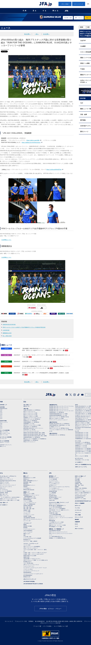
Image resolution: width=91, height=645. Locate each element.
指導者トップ (26, 492)
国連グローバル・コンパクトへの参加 (57, 525)
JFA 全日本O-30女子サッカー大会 (82, 407)
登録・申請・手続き (79, 485)
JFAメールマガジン (79, 528)
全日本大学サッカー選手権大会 (30, 426)
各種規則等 (77, 521)
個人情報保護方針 (40, 621)
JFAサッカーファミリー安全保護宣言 (57, 508)
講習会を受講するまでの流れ (29, 498)
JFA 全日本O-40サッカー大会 (81, 432)
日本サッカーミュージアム (81, 466)
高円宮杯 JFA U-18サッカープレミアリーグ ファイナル (61, 406)
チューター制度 (26, 511)
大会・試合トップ (27, 404)
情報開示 (77, 486)
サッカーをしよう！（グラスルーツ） (8, 476)
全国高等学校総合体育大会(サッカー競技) (58, 413)
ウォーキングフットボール (6, 486)
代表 (25, 10)
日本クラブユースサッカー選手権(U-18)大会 (59, 416)
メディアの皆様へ (47, 626)
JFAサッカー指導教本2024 (29, 504)
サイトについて (9, 621)
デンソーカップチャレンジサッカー (31, 431)
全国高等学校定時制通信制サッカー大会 (58, 415)
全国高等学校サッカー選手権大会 (56, 412)
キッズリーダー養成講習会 (6, 491)
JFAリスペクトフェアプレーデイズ (31, 564)
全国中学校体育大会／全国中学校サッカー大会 (59, 425)
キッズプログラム (4, 489)
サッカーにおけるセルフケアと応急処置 (32, 538)
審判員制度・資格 (27, 482)
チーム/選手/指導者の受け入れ (55, 536)
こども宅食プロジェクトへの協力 (56, 522)
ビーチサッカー (3, 438)
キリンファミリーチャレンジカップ (8, 485)
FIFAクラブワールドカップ (29, 441)
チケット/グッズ (78, 4)
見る (35, 10)
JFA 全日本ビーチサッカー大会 (82, 459)
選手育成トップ (52, 476)
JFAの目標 (77, 480)
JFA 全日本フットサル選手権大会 (82, 442)
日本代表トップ (3, 404)
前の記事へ (27, 34)
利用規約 (31, 621)
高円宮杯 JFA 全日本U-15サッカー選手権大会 (59, 423)
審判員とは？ (26, 479)
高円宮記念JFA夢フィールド (55, 497)
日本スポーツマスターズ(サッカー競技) (32, 425)
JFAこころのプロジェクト (55, 511)
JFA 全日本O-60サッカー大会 (81, 435)
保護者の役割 (26, 557)
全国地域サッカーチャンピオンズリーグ (32, 417)
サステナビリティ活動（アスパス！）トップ (59, 502)
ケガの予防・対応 (27, 536)
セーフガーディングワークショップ (31, 570)
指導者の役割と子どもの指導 (29, 555)
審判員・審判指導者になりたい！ (30, 480)
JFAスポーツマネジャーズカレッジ (56, 516)
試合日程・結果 (68, 17)
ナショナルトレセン (53, 480)
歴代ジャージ (3, 446)
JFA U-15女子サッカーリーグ (81, 418)
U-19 (1, 412)
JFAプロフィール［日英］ (80, 498)
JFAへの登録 (65, 4)
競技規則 (25, 486)
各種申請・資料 (26, 510)
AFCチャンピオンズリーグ (29, 411)
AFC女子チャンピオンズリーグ (82, 426)
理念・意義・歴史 (27, 507)
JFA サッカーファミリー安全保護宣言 (31, 546)
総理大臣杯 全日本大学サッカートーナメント (33, 428)
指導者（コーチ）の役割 (28, 493)
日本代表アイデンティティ (6, 444)
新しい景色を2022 (7, 336)
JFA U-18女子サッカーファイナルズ (83, 412)
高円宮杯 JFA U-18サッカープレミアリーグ (58, 407)
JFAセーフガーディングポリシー (30, 548)
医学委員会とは (26, 539)
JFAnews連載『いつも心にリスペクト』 (32, 558)
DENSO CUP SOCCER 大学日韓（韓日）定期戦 (34, 432)
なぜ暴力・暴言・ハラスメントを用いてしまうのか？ (35, 552)
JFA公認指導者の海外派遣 (29, 517)
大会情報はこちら (6, 240)
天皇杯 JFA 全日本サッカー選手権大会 (31, 410)
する (45, 10)
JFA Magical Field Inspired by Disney (8, 480)
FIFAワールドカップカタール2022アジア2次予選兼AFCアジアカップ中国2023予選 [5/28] (24, 327)
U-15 (1, 418)
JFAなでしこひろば (4, 482)
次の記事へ (46, 34)
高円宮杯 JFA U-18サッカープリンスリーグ (58, 409)
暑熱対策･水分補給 (27, 526)
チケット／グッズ (79, 517)
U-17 (1, 415)
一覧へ (37, 34)
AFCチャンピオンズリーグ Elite (30, 413)
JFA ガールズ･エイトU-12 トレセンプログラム (59, 486)
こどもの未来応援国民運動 (55, 514)
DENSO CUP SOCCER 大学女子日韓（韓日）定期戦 (35, 435)
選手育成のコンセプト (54, 477)
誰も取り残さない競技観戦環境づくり (57, 505)
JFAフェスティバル (4, 495)
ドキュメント (78, 512)
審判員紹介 (25, 483)
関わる (56, 10)
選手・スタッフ (78, 17)
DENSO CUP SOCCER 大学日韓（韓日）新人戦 (34, 434)
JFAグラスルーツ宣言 (5, 477)
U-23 (1, 410)
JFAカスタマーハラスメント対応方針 (50, 623)
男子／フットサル (4, 431)
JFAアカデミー (52, 494)
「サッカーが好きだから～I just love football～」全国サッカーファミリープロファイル (10, 497)
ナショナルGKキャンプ (54, 483)
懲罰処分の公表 (26, 576)
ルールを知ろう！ (79, 462)
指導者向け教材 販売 (28, 505)
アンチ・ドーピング (27, 532)
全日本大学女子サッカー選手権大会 (83, 410)
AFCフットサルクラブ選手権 (81, 456)
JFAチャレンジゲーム (5, 483)
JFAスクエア (3, 488)
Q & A (76, 524)
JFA (50, 473)
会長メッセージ (78, 477)
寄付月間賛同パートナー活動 (55, 526)
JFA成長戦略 (78, 482)
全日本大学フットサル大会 (81, 447)
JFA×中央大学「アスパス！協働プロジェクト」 (59, 510)
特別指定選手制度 (53, 491)
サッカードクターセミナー (29, 529)
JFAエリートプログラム (54, 482)
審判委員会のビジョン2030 (29, 477)
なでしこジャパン (4, 422)
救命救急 (25, 527)
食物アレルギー (26, 533)
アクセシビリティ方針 (21, 621)
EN (88, 4)
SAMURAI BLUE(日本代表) (9, 324)
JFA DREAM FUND (79, 497)
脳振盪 (24, 524)
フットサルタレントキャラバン (56, 489)
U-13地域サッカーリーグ (54, 426)
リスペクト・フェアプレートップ (30, 543)
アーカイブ (37, 626)
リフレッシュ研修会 (27, 501)
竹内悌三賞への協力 (53, 513)
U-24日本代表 (6, 330)
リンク (76, 526)
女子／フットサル (4, 434)
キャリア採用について (60, 626)
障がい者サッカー (4, 494)
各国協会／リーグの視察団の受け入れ (57, 538)
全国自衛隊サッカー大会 (28, 423)
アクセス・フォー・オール (81, 494)
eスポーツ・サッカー (4, 442)
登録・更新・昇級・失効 (28, 508)
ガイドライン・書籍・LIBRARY (30, 541)
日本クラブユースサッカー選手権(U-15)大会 (59, 428)
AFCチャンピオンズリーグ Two (30, 414)
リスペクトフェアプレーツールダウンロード (33, 573)
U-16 (1, 417)
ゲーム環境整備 (52, 492)
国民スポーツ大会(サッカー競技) (30, 416)
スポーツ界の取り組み (28, 563)
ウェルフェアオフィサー (28, 566)
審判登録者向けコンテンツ (29, 485)
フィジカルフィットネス (28, 514)
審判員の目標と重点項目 (28, 489)
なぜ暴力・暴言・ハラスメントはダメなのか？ (33, 554)
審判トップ (25, 476)
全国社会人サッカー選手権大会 (30, 420)
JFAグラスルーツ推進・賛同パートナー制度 (9, 500)
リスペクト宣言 (26, 545)
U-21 (1, 411)
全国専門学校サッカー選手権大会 (30, 440)
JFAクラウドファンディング (29, 579)
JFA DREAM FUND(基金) (29, 581)
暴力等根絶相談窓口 (27, 575)
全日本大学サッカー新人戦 (29, 429)
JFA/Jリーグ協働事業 (53, 498)
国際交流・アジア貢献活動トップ (56, 529)
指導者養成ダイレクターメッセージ (31, 495)
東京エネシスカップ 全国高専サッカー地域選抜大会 (34, 438)
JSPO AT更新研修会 (27, 530)
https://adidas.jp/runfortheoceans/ (31, 142)
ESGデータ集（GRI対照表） (81, 488)
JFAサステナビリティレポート (55, 523)
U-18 (1, 414)
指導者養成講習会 (27, 499)
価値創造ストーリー (79, 489)
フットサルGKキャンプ (54, 488)
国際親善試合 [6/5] (7, 333)
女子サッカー (78, 505)
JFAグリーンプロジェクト (55, 504)
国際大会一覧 (26, 406)
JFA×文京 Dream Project (80, 495)
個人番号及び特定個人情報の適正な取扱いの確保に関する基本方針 (64, 621)
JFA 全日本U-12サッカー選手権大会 (57, 435)
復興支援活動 (52, 520)
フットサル (77, 507)
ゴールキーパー (26, 513)
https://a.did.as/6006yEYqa (53, 169)
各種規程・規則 (78, 483)
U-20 (1, 423)
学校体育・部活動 (4, 492)
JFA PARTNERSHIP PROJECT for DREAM (33, 583)
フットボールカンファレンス (29, 502)
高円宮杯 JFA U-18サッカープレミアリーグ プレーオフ (61, 410)
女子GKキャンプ (52, 485)
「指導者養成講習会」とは (29, 496)
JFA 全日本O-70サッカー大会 (81, 437)
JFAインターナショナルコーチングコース (32, 519)
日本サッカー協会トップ (80, 476)
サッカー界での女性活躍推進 (55, 507)
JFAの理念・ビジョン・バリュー (50, 608)
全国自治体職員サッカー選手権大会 (31, 422)
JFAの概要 (77, 479)
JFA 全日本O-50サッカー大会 (81, 434)
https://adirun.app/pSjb (33, 140)
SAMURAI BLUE (3, 408)
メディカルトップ (27, 523)
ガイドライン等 (26, 520)
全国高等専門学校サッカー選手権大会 (31, 437)
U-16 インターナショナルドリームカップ (58, 419)
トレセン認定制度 (53, 479)
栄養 (24, 535)
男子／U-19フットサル (5, 433)
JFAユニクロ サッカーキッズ (6, 479)
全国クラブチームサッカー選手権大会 (31, 419)
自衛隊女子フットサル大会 (81, 445)
